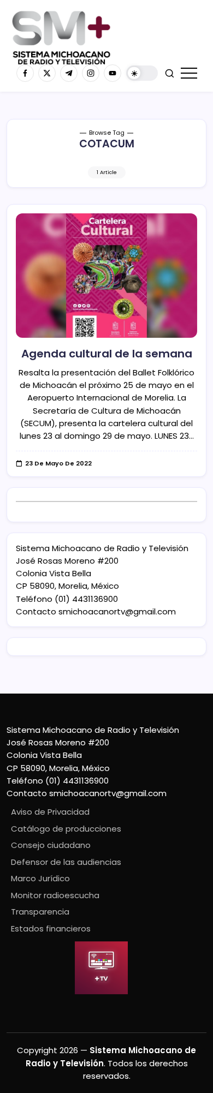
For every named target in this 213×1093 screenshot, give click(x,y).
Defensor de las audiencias (66, 862)
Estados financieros (51, 928)
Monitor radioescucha (55, 895)
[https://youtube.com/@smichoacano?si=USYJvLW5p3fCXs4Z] (112, 73)
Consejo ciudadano (51, 845)
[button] (142, 73)
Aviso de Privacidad (50, 811)
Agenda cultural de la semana (106, 353)
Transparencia (40, 911)
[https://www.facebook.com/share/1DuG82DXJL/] (25, 73)
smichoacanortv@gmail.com (117, 611)
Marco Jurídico (40, 878)
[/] (47, 73)
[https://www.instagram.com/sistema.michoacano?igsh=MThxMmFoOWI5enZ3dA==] (90, 73)
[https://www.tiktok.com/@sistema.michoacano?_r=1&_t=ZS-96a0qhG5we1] (69, 73)
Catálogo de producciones (66, 828)
